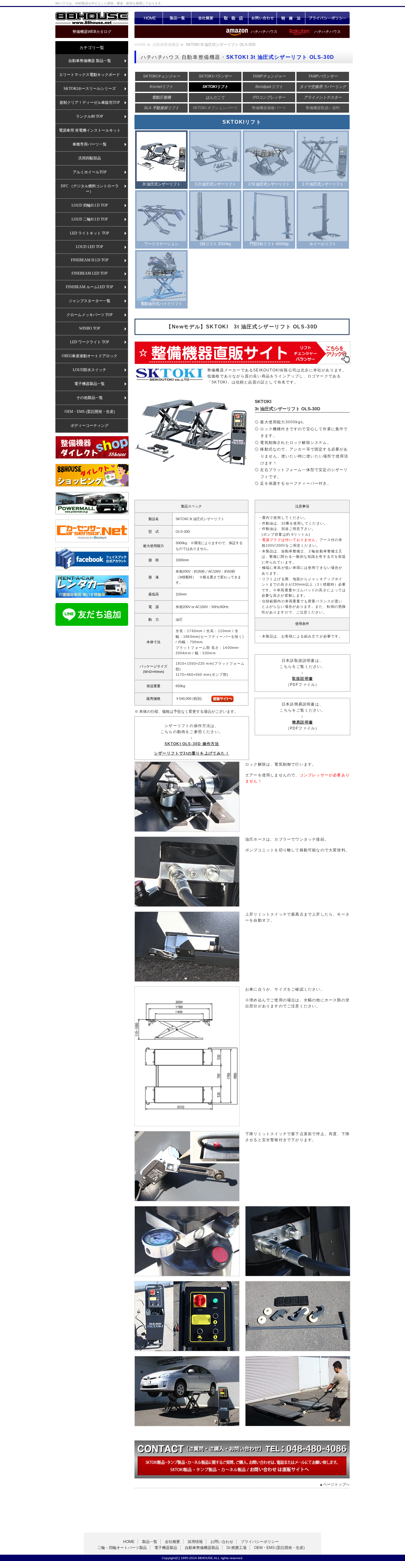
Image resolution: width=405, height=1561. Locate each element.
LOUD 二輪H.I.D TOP (90, 219)
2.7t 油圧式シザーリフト (323, 184)
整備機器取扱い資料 (323, 108)
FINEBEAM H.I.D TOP (90, 260)
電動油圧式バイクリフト (161, 304)
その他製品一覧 (89, 397)
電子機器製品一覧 (89, 384)
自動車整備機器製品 (202, 1547)
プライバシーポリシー (327, 18)
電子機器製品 (165, 1547)
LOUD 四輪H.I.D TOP (90, 205)
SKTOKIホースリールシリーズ (90, 88)
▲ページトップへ (334, 1484)
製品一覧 (177, 18)
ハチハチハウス (327, 31)
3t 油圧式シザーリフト (161, 184)
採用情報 (195, 1541)
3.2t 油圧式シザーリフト (215, 184)
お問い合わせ (262, 18)
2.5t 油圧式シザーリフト (269, 184)
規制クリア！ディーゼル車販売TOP (89, 102)
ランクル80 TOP (89, 116)
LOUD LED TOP (89, 247)
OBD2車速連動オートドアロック (89, 356)
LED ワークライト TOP (89, 342)
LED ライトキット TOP (89, 233)
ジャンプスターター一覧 (89, 301)
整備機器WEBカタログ (91, 31)
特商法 (291, 18)
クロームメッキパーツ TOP (89, 315)
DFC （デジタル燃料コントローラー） (90, 189)
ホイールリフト (322, 244)
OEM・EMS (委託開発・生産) (90, 411)
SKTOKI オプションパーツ (215, 108)
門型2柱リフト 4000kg (269, 244)
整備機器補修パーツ (269, 108)
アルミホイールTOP (90, 172)
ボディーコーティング (90, 425)
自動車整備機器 (166, 44)
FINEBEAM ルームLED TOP (89, 287)
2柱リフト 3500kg (215, 244)
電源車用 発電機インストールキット (90, 130)
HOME (148, 18)
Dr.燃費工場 (236, 1547)
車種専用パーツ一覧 (89, 144)
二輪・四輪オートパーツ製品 (122, 1547)
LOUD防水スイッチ (89, 370)
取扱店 (234, 18)
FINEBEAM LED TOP (90, 273)
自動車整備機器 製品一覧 (89, 61)
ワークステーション (161, 244)
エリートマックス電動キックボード (89, 74)
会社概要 (205, 18)
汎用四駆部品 (89, 158)
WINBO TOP (89, 328)
